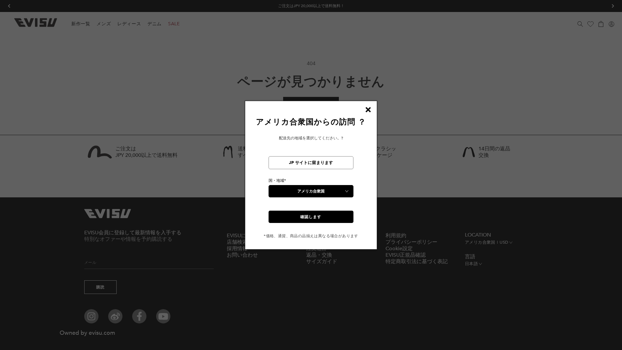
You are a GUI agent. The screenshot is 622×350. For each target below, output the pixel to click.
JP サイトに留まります (311, 163)
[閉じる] (368, 110)
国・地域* (277, 180)
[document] (311, 178)
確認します (310, 216)
